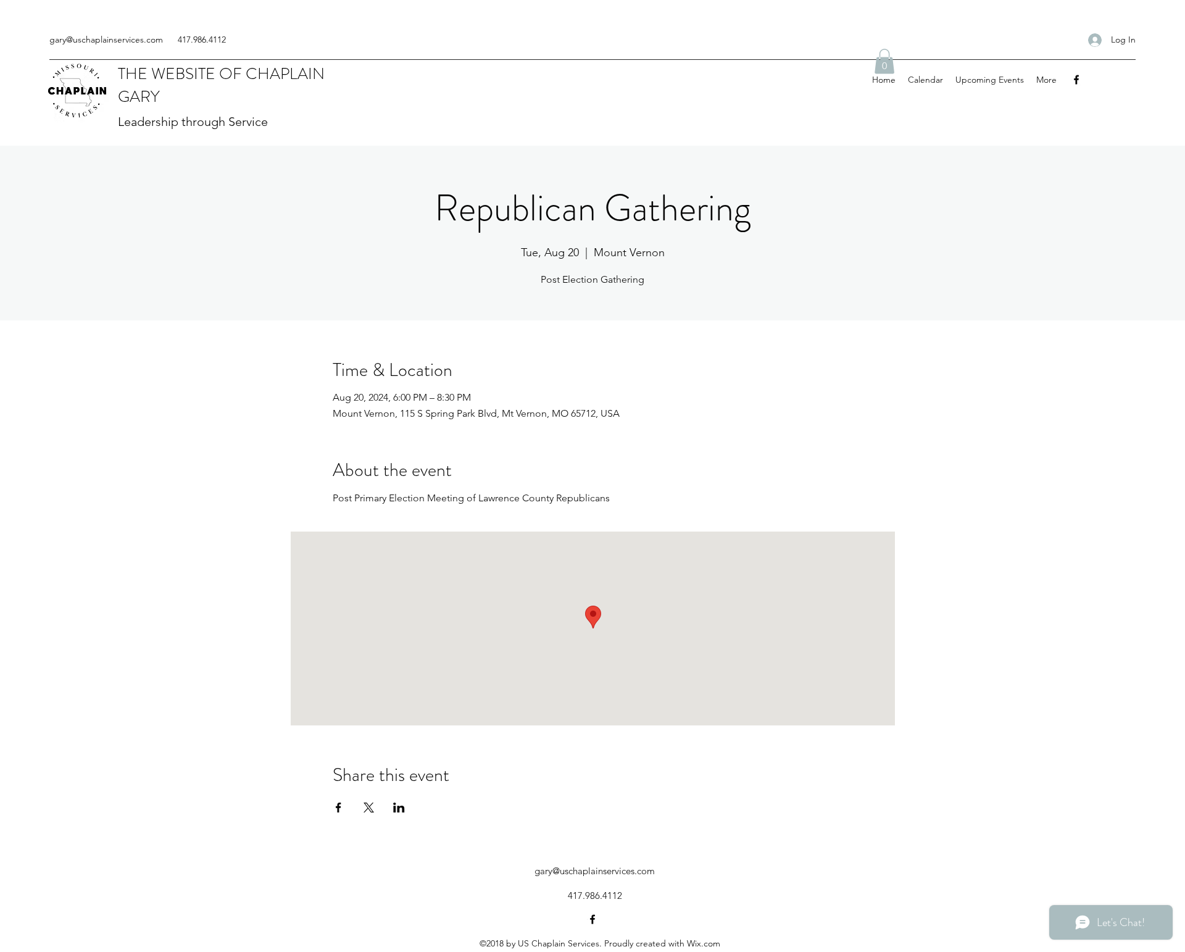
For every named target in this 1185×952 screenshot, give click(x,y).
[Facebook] (1076, 79)
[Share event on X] (369, 807)
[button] (884, 61)
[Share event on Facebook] (338, 807)
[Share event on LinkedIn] (399, 807)
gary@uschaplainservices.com (106, 39)
